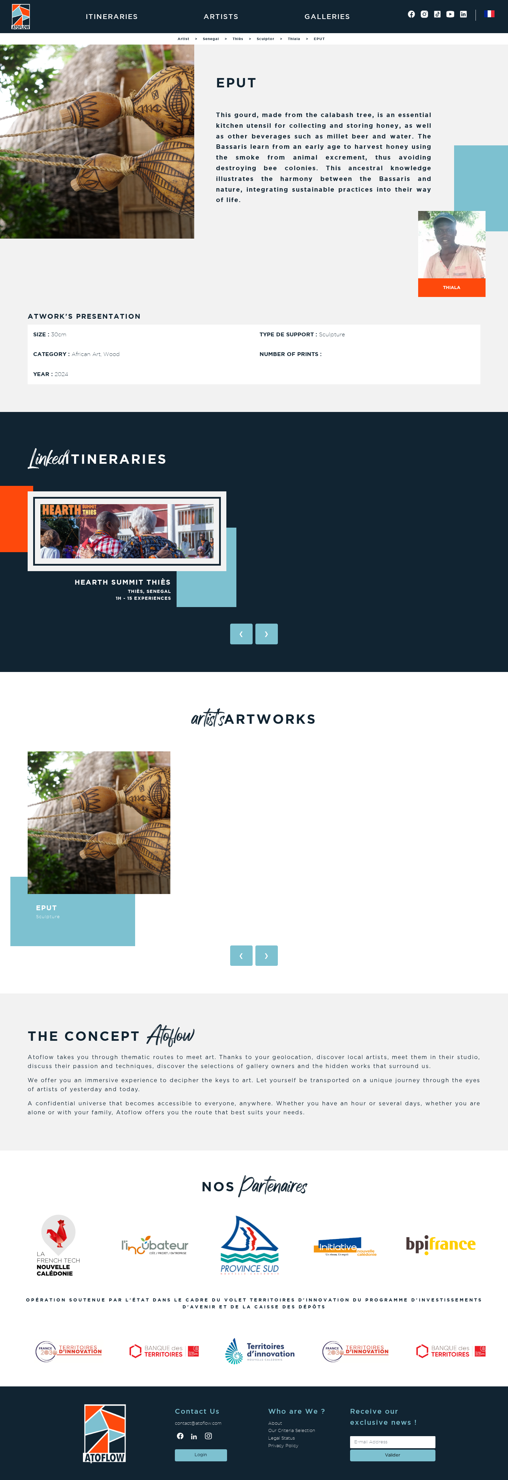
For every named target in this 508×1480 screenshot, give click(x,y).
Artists (221, 16)
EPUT (319, 39)
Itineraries (112, 16)
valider (392, 1455)
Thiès (238, 39)
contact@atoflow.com (198, 1423)
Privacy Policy (283, 1445)
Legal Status (281, 1438)
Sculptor (265, 39)
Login (201, 1455)
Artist (183, 39)
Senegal (211, 39)
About (275, 1423)
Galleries (327, 16)
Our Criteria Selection (291, 1430)
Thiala (294, 39)
